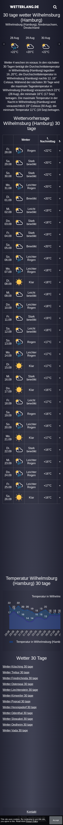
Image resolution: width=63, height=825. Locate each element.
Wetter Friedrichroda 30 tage (20, 678)
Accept (56, 820)
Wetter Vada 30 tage (15, 730)
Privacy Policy (32, 821)
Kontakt (31, 811)
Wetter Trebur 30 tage (16, 672)
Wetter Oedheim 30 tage (18, 724)
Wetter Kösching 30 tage (18, 666)
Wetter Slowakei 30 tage (18, 718)
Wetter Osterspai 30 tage (18, 684)
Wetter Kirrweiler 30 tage (18, 695)
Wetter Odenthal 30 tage (18, 713)
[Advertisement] (31, 539)
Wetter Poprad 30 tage (16, 701)
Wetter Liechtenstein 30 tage (20, 689)
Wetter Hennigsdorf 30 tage (20, 707)
